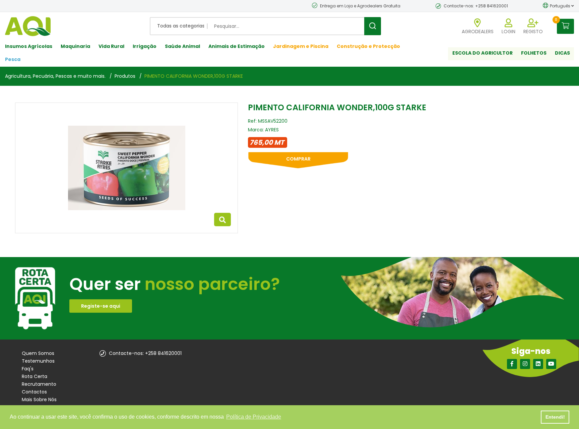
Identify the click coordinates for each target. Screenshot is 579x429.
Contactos (34, 391)
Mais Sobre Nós (39, 399)
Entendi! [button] (555, 417)
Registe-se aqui (100, 306)
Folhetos (533, 53)
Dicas (562, 53)
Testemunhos (38, 361)
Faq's (28, 368)
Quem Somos (38, 353)
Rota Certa (34, 376)
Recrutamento (39, 384)
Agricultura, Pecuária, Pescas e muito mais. (55, 76)
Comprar (298, 159)
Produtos (125, 76)
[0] (565, 26)
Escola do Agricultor (482, 53)
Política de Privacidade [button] (253, 417)
